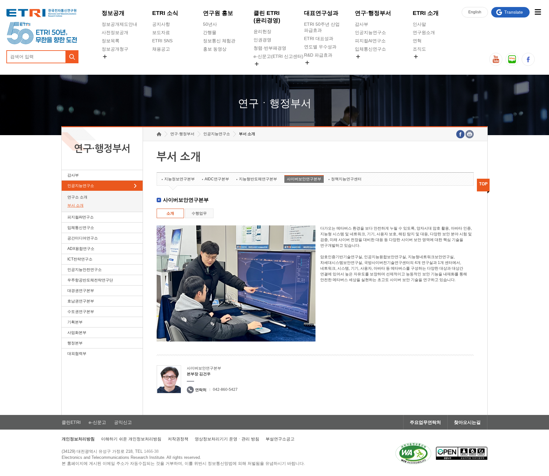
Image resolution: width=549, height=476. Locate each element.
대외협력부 (76, 353)
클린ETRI (71, 422)
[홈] (159, 134)
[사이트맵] (538, 12)
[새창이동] (413, 453)
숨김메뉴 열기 (105, 56)
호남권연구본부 (80, 301)
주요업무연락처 (425, 422)
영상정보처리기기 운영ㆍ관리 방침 (227, 439)
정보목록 (110, 40)
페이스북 (528, 59)
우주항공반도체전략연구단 (90, 280)
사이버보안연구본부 (304, 179)
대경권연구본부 (80, 290)
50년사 (210, 24)
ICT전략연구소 (79, 259)
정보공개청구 (115, 49)
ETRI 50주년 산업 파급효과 (322, 27)
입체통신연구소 (370, 49)
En (474, 12)
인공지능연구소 (370, 32)
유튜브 (495, 59)
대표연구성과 (321, 13)
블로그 (511, 59)
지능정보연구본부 (179, 179)
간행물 (209, 32)
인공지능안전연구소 (84, 269)
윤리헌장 (262, 31)
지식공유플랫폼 (319, 69)
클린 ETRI (267, 17)
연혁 (417, 40)
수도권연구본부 (80, 311)
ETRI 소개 (426, 13)
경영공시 (110, 63)
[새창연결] (460, 134)
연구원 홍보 (218, 13)
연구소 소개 (77, 197)
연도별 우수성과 (320, 46)
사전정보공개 (115, 32)
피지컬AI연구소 (370, 40)
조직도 (419, 49)
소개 (170, 213)
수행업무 (199, 213)
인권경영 (262, 39)
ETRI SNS (162, 40)
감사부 (361, 24)
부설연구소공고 (280, 439)
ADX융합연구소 (80, 248)
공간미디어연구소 (372, 63)
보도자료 (161, 32)
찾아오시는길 (467, 422)
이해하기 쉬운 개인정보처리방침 (131, 439)
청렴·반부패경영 (270, 48)
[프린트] (469, 134)
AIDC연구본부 (217, 179)
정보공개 (113, 13)
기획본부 (75, 322)
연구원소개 (424, 32)
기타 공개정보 (427, 63)
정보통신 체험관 (219, 40)
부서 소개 (75, 205)
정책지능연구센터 (346, 179)
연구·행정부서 (373, 13)
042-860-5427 (225, 389)
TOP (483, 184)
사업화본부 (76, 332)
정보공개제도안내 (119, 24)
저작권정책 (178, 439)
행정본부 (75, 343)
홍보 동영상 (215, 49)
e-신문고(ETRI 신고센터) (278, 56)
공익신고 (262, 71)
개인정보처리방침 (78, 439)
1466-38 (151, 451)
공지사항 (161, 24)
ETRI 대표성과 (318, 38)
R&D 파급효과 (318, 55)
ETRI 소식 (165, 13)
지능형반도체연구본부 (258, 179)
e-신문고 (97, 422)
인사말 (419, 24)
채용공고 (161, 49)
